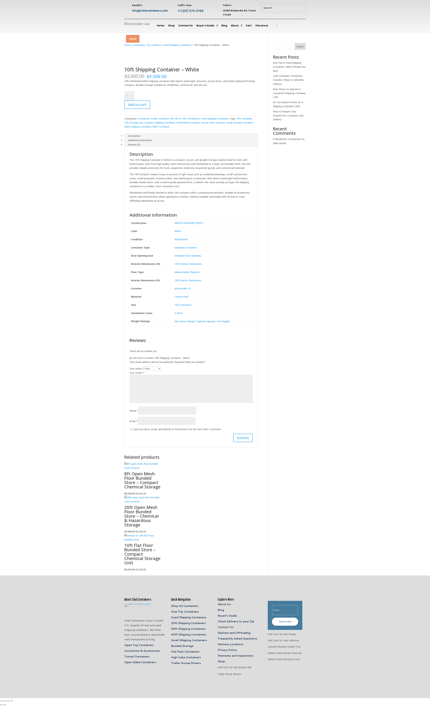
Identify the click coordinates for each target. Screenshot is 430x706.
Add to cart (137, 104)
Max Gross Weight (185, 321)
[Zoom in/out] (1, 700)
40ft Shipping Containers (188, 634)
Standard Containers (186, 247)
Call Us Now (185, 5)
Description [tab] (134, 135)
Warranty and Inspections (235, 655)
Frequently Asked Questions (237, 638)
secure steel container (213, 122)
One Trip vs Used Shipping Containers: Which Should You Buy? (289, 66)
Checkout (261, 25)
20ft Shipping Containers (188, 623)
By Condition (154, 45)
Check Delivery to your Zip (236, 621)
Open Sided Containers (140, 662)
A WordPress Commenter (287, 139)
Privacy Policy (227, 650)
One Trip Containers (185, 611)
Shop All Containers (184, 606)
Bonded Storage (182, 646)
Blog (224, 25)
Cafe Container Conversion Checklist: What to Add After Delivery (288, 80)
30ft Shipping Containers (188, 629)
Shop (171, 25)
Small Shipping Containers (189, 640)
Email (133, 421)
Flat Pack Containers (185, 651)
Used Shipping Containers (178, 45)
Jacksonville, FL (183, 288)
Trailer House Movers (186, 663)
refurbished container (188, 122)
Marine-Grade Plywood (187, 272)
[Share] (8, 700)
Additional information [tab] (140, 140)
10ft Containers (183, 304)
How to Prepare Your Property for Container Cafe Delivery (288, 115)
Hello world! (279, 143)
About (235, 25)
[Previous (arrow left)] (1, 704)
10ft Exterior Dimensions (188, 263)
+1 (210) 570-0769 (190, 11)
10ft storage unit (133, 122)
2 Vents (179, 313)
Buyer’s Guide (205, 25)
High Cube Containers (186, 657)
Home (160, 25)
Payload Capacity (205, 321)
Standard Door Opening (188, 255)
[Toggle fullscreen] (4, 700)
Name (134, 410)
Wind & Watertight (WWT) (189, 222)
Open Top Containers (139, 645)
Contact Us (185, 25)
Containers (139, 45)
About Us (224, 604)
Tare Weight (223, 321)
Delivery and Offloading (234, 633)
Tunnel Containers (137, 656)
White (178, 231)
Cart (249, 25)
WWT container (161, 126)
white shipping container (137, 126)
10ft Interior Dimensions (188, 280)
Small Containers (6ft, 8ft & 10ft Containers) (175, 118)
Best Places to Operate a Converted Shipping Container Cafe (289, 93)
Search (300, 46)
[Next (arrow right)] (4, 704)
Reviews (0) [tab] (134, 144)
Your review (137, 372)
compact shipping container (159, 122)
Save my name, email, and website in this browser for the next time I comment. (177, 429)
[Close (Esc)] (11, 700)
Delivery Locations (230, 644)
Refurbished (181, 239)
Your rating (137, 368)
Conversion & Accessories (142, 651)
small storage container (240, 122)
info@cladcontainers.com (150, 10)
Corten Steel (181, 296)
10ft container (244, 118)
